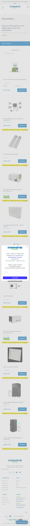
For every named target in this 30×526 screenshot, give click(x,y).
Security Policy (5, 487)
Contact (3, 504)
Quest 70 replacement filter (10, 367)
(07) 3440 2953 (19, 507)
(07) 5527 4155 (19, 501)
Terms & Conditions (7, 523)
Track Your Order (5, 499)
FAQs (17, 485)
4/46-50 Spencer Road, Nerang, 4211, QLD (20, 499)
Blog (17, 483)
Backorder (22, 125)
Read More (4, 35)
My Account (4, 497)
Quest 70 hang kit (8, 296)
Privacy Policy (5, 483)
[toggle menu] (3, 7)
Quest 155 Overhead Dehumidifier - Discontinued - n (12, 190)
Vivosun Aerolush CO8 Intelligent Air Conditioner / (12, 438)
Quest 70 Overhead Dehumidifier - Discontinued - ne (12, 332)
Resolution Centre (5, 502)
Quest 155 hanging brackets (10, 154)
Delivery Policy (5, 489)
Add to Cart (22, 90)
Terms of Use (4, 481)
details (25, 129)
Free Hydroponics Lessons (21, 487)
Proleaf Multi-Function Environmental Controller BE (13, 119)
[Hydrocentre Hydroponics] (15, 7)
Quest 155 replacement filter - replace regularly (13, 225)
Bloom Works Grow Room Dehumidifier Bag (14, 79)
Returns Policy (5, 485)
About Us (18, 481)
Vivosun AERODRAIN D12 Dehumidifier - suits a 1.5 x (13, 403)
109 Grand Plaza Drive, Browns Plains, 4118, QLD (21, 505)
